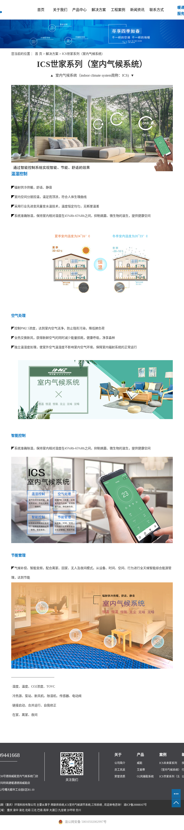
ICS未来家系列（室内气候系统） (170, 766)
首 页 (38, 53)
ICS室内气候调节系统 (78, 804)
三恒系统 (96, 804)
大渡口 (53, 810)
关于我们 (60, 10)
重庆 (9, 810)
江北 (34, 810)
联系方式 (156, 10)
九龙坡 (62, 810)
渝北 (21, 810)
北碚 (28, 810)
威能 (139, 763)
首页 (40, 10)
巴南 (40, 810)
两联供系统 (57, 804)
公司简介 (119, 763)
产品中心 (79, 10)
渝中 (15, 810)
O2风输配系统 (145, 776)
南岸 (46, 810)
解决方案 (99, 10)
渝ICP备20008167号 (135, 804)
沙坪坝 (71, 810)
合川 (78, 810)
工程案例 (118, 10)
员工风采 (119, 769)
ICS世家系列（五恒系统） (169, 780)
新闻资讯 (137, 10)
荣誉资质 (119, 776)
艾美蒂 (141, 769)
